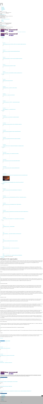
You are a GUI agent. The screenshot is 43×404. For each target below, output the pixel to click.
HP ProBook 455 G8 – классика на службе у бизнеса (10, 87)
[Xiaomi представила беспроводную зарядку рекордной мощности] (6, 129)
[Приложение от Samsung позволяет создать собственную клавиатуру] (6, 122)
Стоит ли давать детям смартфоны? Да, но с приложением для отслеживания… (14, 218)
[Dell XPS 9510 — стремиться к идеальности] (3, 360)
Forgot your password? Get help (3, 25)
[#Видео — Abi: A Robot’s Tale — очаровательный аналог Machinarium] (6, 253)
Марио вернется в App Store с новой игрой (6, 386)
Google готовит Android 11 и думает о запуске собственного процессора (12, 58)
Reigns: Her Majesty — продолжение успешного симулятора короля (12, 233)
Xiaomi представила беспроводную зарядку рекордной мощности (12, 131)
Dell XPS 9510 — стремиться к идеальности (6, 362)
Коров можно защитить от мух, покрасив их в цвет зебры (11, 153)
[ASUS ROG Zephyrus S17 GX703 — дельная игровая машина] (6, 100)
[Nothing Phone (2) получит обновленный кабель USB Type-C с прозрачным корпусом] (6, 195)
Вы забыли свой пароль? (3, 14)
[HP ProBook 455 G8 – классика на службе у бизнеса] (3, 353)
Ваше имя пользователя (8, 12)
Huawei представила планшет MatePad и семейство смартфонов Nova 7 (12, 72)
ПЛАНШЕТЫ (3, 8)
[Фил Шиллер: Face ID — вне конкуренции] (6, 224)
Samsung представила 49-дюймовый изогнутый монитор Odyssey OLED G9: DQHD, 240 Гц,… (16, 211)
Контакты (3, 20)
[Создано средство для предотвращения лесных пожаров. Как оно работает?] (6, 180)
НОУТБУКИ (4, 79)
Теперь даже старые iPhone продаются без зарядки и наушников (11, 138)
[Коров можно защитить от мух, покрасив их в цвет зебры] (6, 151)
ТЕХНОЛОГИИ (4, 152)
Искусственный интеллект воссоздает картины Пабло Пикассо (11, 160)
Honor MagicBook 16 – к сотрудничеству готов (9, 109)
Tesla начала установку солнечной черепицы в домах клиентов (8, 381)
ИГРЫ (2, 10)
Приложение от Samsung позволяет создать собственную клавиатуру (12, 124)
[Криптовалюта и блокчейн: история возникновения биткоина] (6, 49)
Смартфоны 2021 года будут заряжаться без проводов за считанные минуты (13, 145)
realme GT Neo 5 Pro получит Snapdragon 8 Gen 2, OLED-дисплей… (12, 204)
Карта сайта (3, 21)
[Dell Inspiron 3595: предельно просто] (3, 346)
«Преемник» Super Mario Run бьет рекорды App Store (10, 240)
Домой (1, 256)
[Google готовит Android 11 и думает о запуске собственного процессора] (6, 56)
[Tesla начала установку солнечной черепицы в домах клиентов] (1, 380)
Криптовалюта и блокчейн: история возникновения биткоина (11, 51)
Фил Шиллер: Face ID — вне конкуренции (8, 226)
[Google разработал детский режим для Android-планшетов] (6, 115)
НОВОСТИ (3, 7)
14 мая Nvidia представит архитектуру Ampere (9, 65)
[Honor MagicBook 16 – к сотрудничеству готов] (6, 107)
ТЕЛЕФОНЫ (3, 9)
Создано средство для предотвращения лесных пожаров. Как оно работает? (13, 182)
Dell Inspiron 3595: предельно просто (8, 80)
